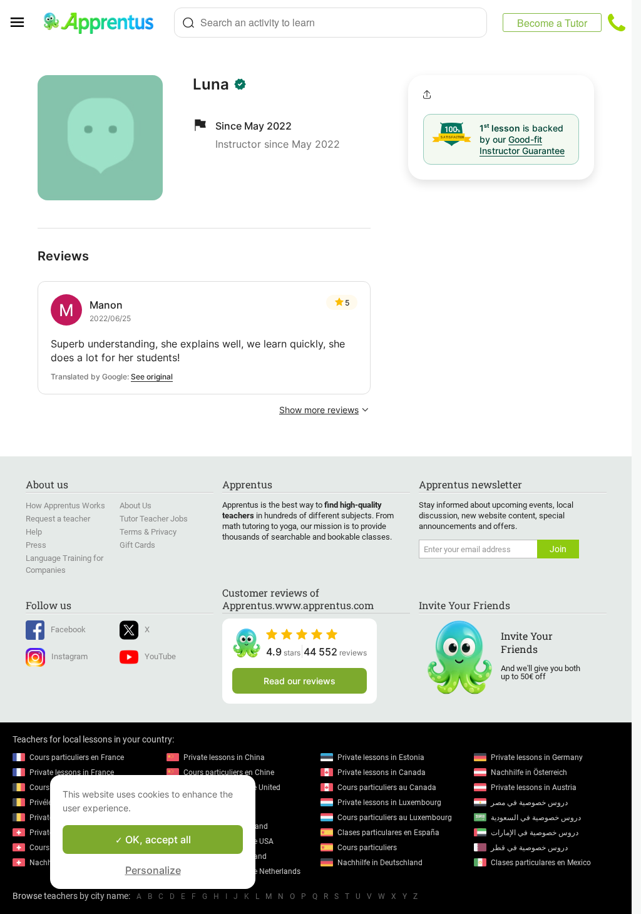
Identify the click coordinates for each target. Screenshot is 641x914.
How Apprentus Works (65, 505)
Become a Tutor (552, 23)
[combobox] (330, 23)
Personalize (153, 870)
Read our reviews (300, 680)
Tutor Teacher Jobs (154, 518)
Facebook (68, 629)
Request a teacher (58, 518)
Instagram (69, 656)
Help (34, 532)
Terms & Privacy (148, 532)
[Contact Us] (616, 22)
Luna (211, 84)
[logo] (104, 22)
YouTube (160, 656)
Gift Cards (137, 545)
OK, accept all (157, 839)
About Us (135, 505)
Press (36, 545)
